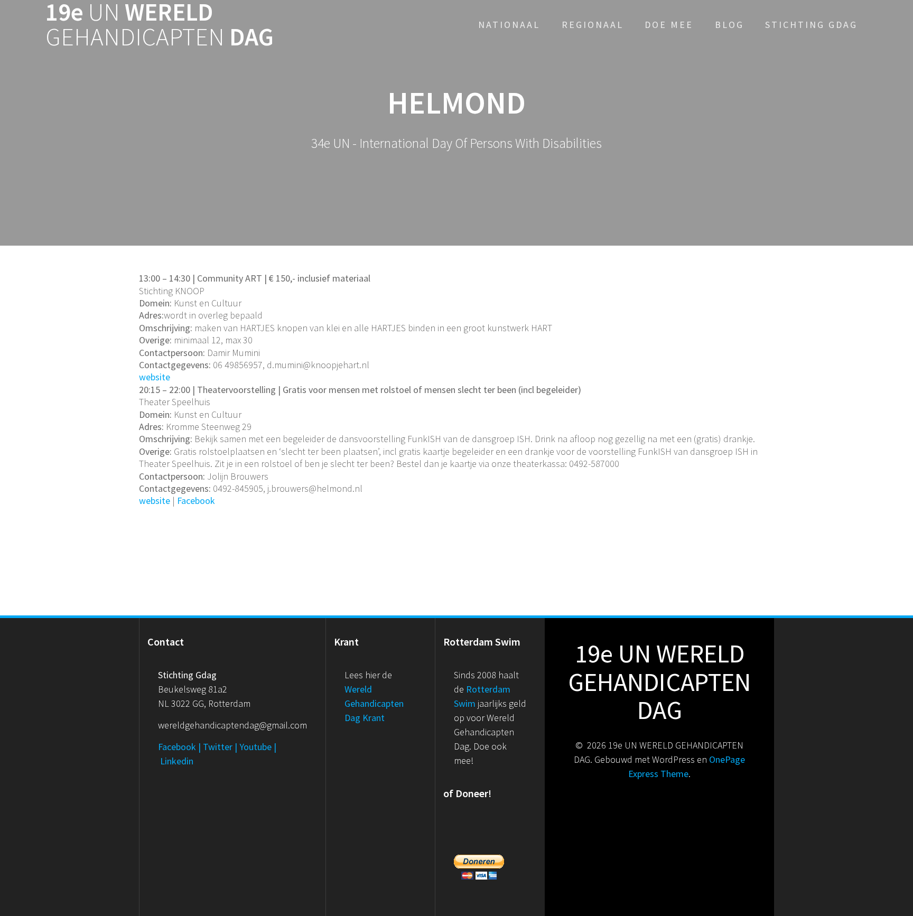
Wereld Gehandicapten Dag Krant (374, 703)
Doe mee (669, 24)
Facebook (196, 500)
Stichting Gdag (811, 24)
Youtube (255, 747)
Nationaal (509, 24)
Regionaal (592, 24)
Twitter (217, 747)
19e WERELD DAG (159, 25)
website (154, 377)
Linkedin (176, 761)
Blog (729, 24)
